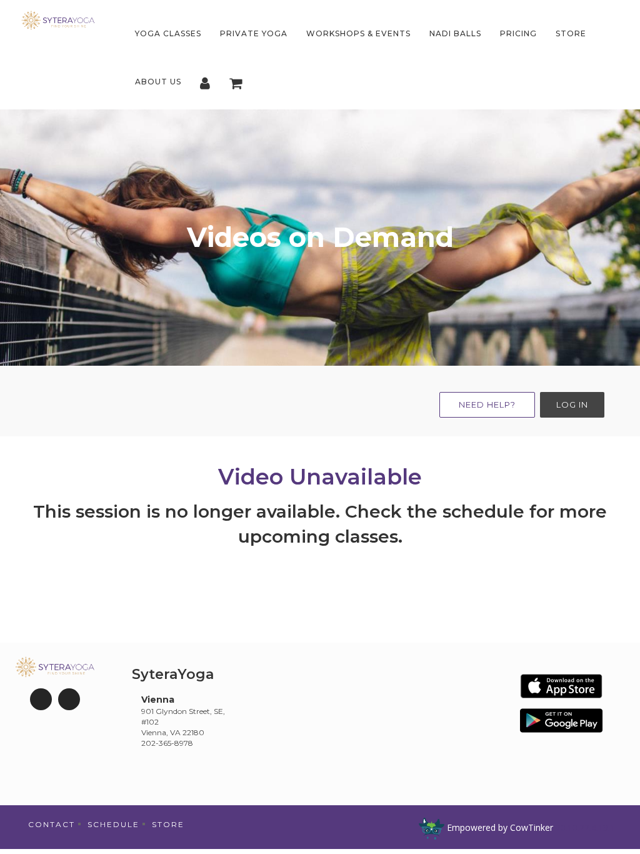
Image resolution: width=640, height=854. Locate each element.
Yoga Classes (168, 33)
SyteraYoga (173, 674)
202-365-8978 (167, 743)
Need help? (487, 404)
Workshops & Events (358, 33)
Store (571, 33)
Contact (51, 824)
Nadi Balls (455, 33)
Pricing (518, 33)
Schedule (113, 824)
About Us (158, 81)
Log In (572, 404)
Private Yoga (254, 33)
